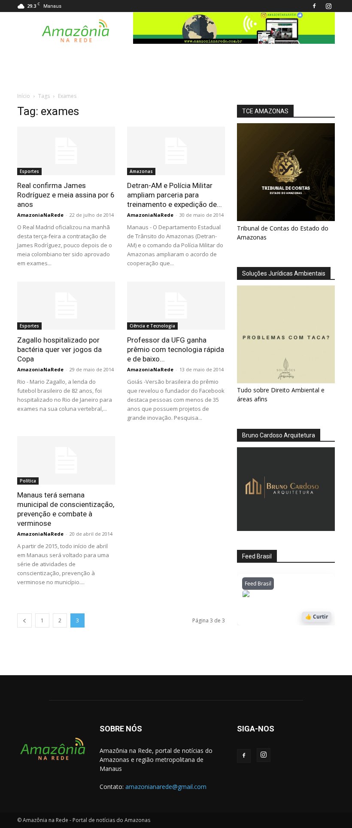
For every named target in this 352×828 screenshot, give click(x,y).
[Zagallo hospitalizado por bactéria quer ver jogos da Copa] (66, 306)
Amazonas (141, 171)
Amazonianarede (291, 595)
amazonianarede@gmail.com (165, 787)
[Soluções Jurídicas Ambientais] (286, 381)
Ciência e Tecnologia (152, 326)
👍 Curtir (316, 616)
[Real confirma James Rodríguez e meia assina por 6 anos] (66, 151)
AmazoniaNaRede (40, 215)
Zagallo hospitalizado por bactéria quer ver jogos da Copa (59, 349)
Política (28, 481)
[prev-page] (24, 620)
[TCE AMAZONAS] (286, 172)
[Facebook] (314, 6)
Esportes (29, 171)
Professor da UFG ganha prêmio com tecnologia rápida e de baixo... (175, 349)
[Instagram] (328, 6)
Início (23, 96)
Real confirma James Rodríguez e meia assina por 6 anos (66, 195)
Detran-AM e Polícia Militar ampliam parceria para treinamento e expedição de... (174, 195)
